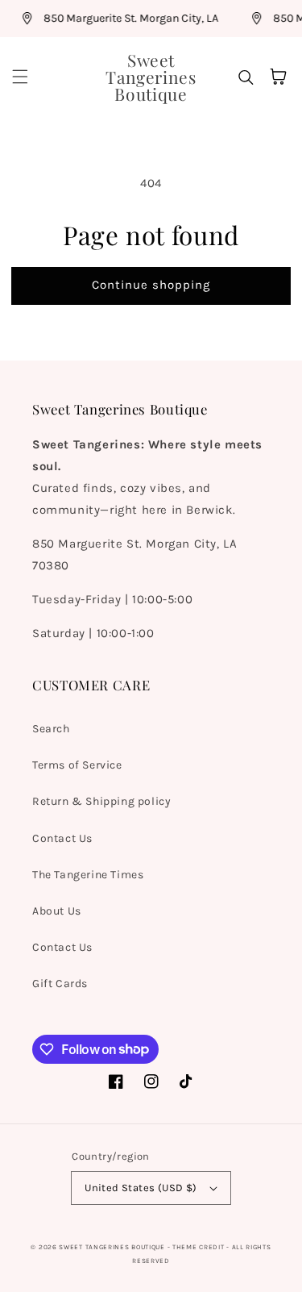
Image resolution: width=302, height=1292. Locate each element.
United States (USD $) (141, 1188)
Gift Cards (60, 983)
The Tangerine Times (87, 874)
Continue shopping (151, 284)
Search (51, 729)
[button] (20, 76)
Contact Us (62, 838)
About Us (56, 911)
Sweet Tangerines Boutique (112, 1247)
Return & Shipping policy (101, 801)
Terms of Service (77, 765)
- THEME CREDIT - (200, 1247)
